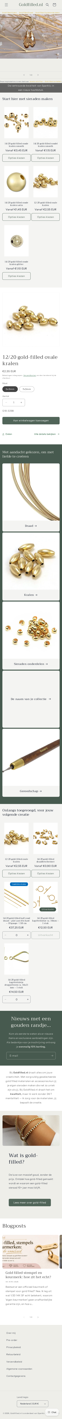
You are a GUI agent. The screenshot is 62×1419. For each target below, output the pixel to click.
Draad (29, 526)
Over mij (11, 1333)
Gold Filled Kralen (9, 13)
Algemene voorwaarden (19, 1368)
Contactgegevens (16, 1376)
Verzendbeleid (14, 1361)
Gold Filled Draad (26, 13)
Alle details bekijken (45, 434)
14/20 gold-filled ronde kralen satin (16, 204)
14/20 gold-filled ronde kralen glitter (16, 263)
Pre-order (11, 1340)
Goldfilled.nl (16, 1413)
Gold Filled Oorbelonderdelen (47, 13)
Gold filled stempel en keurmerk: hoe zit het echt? (28, 1275)
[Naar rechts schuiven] (37, 1317)
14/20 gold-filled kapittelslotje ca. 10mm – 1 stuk (45, 921)
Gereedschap (29, 791)
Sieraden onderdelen (29, 664)
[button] (6, 4)
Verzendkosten (29, 375)
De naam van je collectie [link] (29, 699)
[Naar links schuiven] (24, 1317)
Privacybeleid (13, 1347)
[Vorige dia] (24, 74)
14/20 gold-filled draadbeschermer (46, 860)
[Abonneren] (51, 1055)
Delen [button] (9, 434)
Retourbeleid (13, 1354)
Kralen (29, 595)
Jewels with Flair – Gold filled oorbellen (45, 81)
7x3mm (27, 389)
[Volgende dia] (37, 74)
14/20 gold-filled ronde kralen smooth (16, 144)
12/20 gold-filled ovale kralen (45, 204)
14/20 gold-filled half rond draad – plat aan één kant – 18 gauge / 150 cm (16, 921)
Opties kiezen (16, 157)
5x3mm (10, 389)
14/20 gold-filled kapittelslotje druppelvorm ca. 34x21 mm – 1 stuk (16, 984)
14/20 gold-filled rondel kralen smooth (45, 144)
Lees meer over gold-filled (30, 1202)
